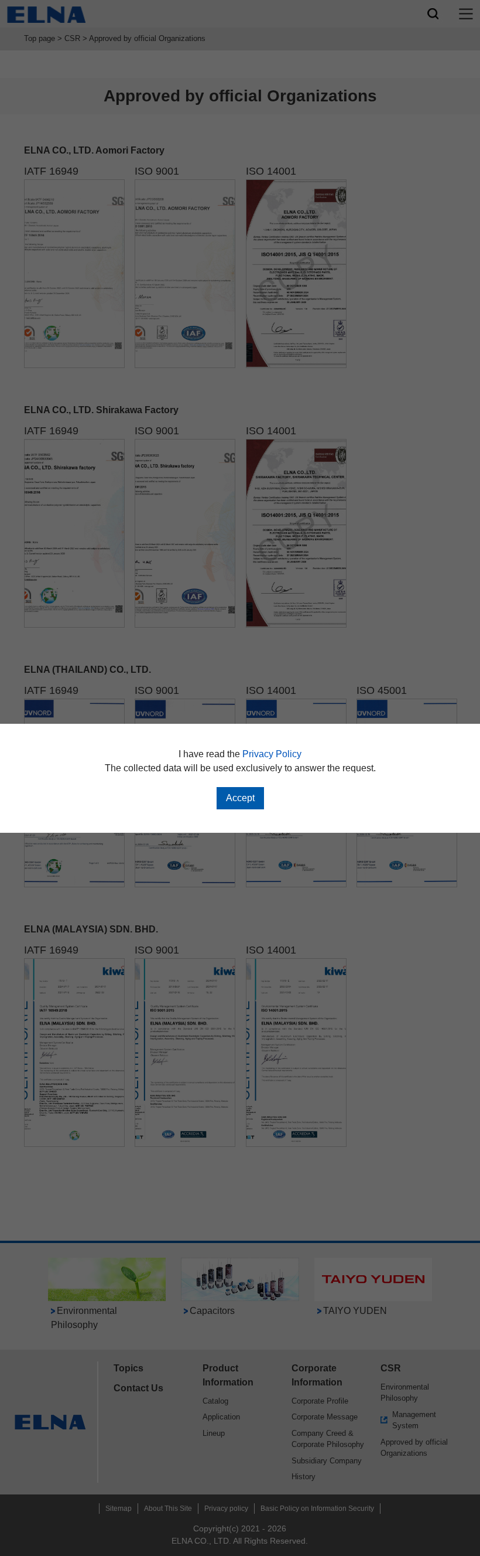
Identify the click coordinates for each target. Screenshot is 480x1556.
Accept (240, 798)
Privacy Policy (271, 754)
